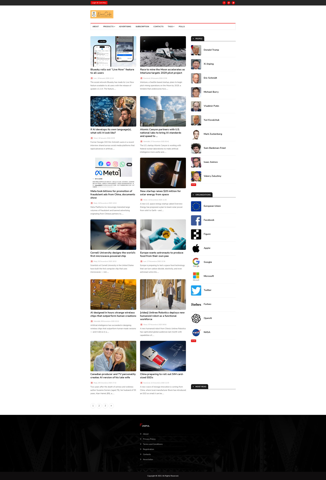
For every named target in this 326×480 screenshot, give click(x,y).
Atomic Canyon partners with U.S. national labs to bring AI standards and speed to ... (160, 133)
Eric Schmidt (210, 77)
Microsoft (209, 276)
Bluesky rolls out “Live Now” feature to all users (112, 71)
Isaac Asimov (211, 162)
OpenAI (208, 318)
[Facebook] (224, 2)
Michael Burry (211, 91)
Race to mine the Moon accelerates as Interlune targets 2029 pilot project (162, 71)
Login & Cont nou (99, 3)
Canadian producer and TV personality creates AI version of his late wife (113, 375)
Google (208, 262)
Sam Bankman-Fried (215, 148)
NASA (207, 332)
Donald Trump (211, 49)
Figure (207, 234)
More (193, 185)
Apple (207, 248)
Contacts (158, 26)
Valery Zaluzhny (212, 176)
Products (108, 26)
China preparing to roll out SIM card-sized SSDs (162, 375)
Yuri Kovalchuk (211, 119)
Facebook (209, 220)
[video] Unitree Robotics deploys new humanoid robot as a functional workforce (162, 316)
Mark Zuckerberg (213, 133)
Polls (182, 26)
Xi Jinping (209, 63)
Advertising (125, 26)
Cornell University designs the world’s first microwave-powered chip (112, 254)
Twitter (207, 290)
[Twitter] (228, 2)
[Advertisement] (213, 366)
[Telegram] (233, 2)
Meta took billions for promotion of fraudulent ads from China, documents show (112, 194)
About (95, 26)
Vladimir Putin (211, 105)
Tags (170, 26)
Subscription (142, 26)
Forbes (207, 304)
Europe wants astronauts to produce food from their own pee (161, 254)
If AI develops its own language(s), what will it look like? (110, 131)
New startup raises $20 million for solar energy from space (160, 192)
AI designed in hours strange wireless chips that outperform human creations (113, 314)
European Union (212, 205)
